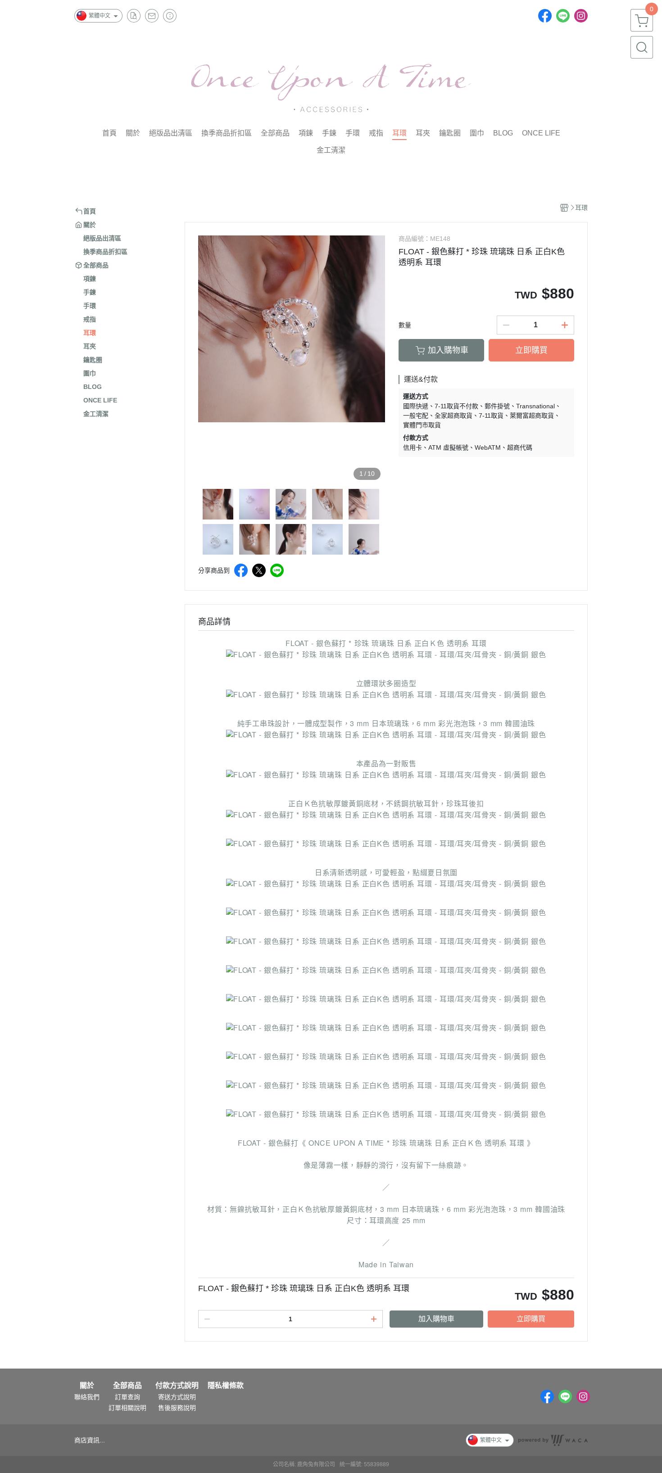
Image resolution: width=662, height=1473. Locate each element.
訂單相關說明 (127, 1408)
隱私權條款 (226, 1385)
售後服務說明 (177, 1408)
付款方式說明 (177, 1385)
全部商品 (127, 1385)
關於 (87, 1385)
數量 (405, 325)
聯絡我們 (87, 1397)
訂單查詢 (127, 1397)
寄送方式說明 (177, 1397)
